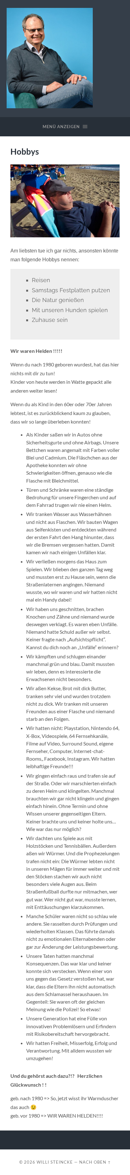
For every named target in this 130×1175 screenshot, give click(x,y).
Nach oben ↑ (95, 1162)
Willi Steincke (55, 1162)
